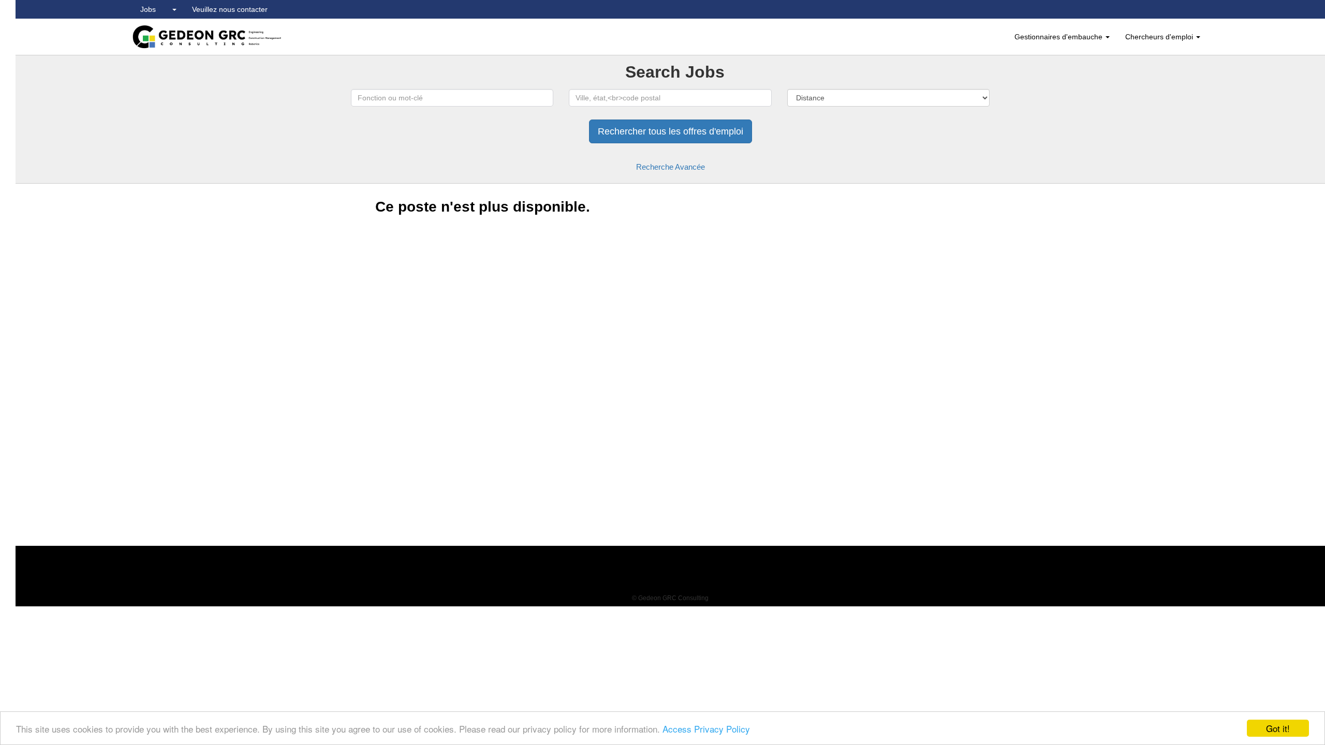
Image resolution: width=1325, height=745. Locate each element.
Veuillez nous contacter (230, 9)
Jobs (148, 9)
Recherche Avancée (670, 166)
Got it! (1278, 728)
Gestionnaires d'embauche (1059, 37)
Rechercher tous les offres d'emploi (670, 131)
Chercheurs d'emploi (1160, 37)
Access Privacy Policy (706, 728)
